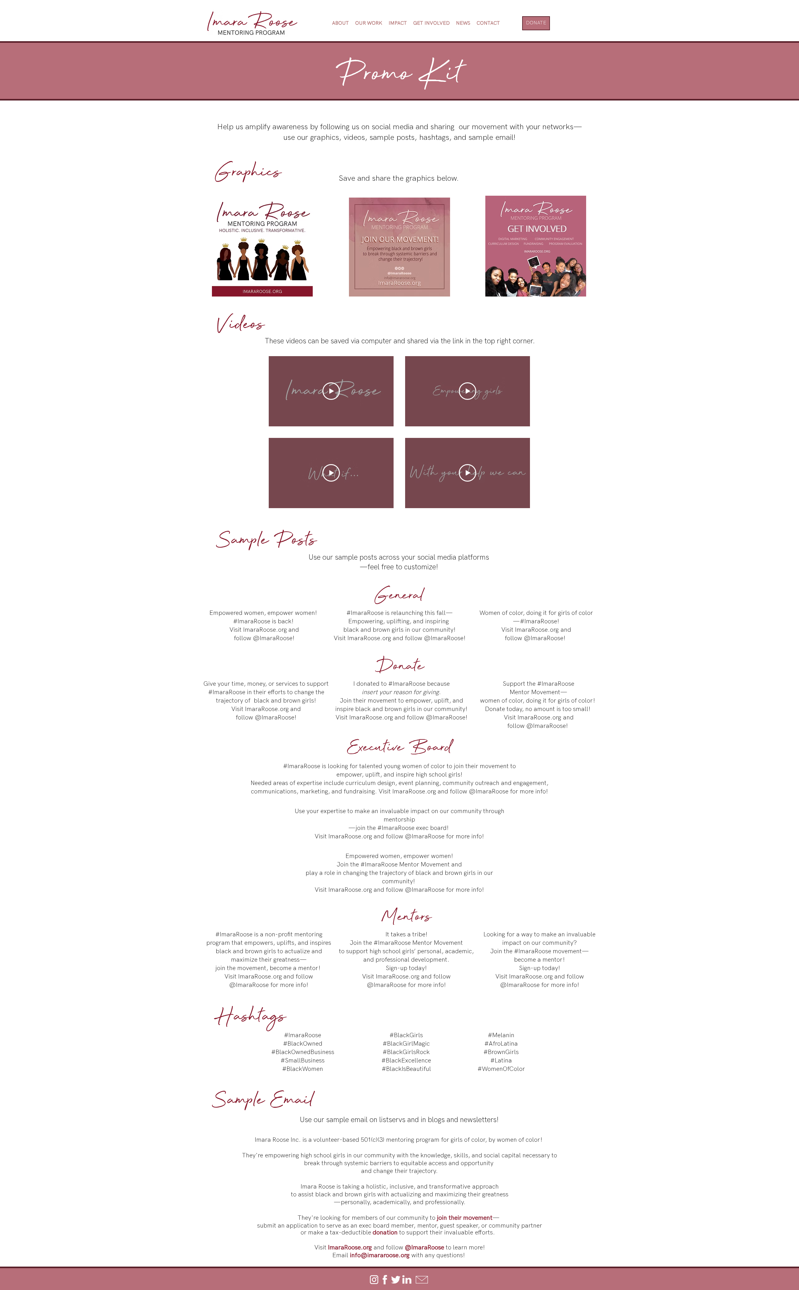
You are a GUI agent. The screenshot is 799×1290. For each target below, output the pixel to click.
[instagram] (374, 1279)
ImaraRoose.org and (271, 630)
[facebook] (385, 1279)
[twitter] (395, 1279)
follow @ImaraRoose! (266, 717)
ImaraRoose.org (369, 638)
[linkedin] (406, 1279)
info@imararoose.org (379, 1255)
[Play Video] (331, 391)
